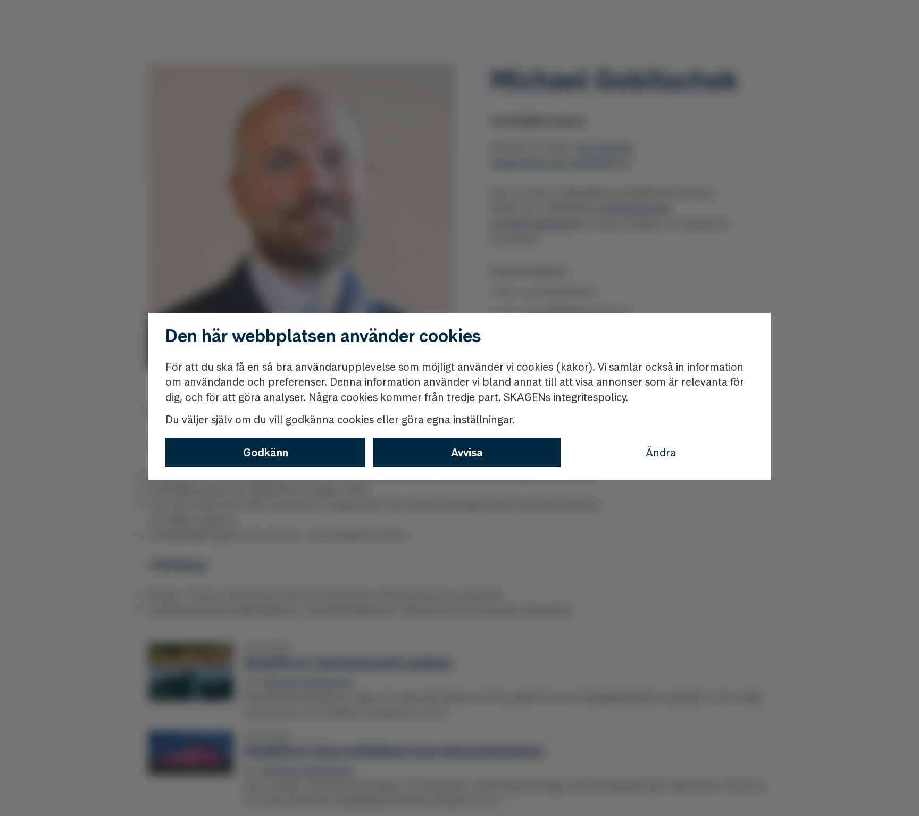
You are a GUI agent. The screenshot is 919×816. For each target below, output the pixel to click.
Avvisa (467, 453)
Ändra (661, 453)
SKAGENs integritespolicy (564, 397)
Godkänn (265, 453)
